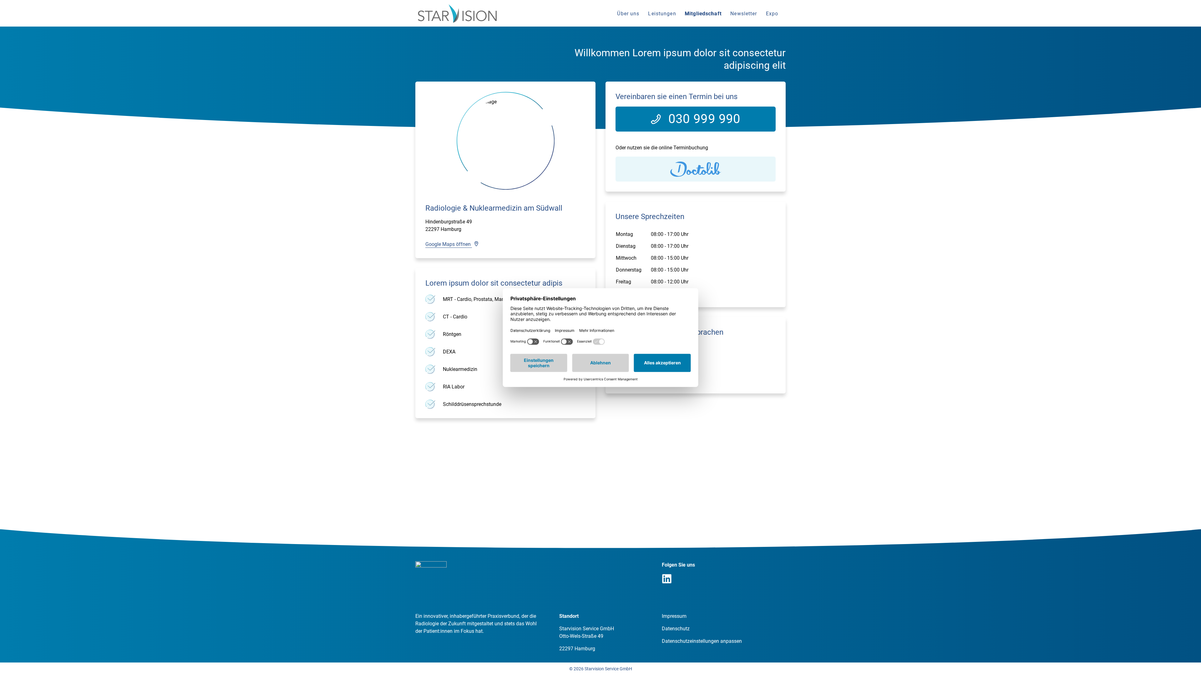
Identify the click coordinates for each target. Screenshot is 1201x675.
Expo (772, 14)
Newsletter (743, 14)
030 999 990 (704, 119)
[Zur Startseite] (457, 13)
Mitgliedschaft (703, 14)
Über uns (628, 14)
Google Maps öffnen (448, 244)
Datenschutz (676, 629)
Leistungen (662, 14)
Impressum (674, 616)
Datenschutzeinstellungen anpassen (702, 641)
